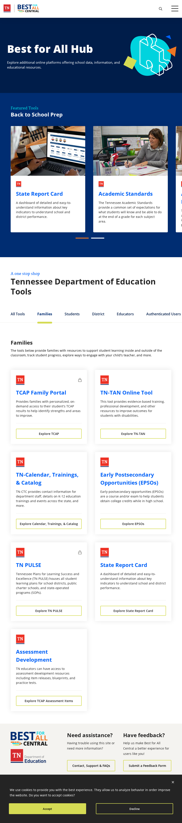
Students (72, 314)
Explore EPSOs (133, 524)
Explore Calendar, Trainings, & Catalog (49, 524)
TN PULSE (28, 564)
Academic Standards (126, 193)
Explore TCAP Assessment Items (49, 701)
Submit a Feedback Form (147, 766)
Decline (134, 809)
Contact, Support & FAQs (91, 766)
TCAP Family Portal (41, 392)
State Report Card (39, 193)
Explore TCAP (49, 434)
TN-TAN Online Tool (126, 392)
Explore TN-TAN (133, 434)
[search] (160, 9)
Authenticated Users (163, 314)
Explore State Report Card (133, 611)
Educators (125, 314)
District (98, 314)
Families (44, 314)
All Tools (18, 314)
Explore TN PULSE (48, 611)
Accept (47, 809)
